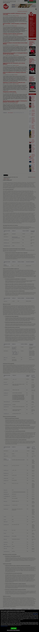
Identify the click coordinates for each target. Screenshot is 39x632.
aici (35, 617)
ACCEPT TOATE (13, 628)
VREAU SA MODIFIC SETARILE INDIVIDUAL (13, 630)
